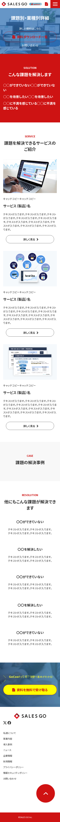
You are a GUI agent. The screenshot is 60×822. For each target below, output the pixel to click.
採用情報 (7, 761)
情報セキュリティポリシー (15, 772)
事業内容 (7, 738)
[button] (55, 4)
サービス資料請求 (47, 4)
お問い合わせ (9, 778)
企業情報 (7, 755)
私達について (9, 733)
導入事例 (7, 744)
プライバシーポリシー (13, 767)
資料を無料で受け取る (32, 689)
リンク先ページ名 (30, 527)
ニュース (7, 750)
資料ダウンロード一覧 (32, 37)
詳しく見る (29, 239)
